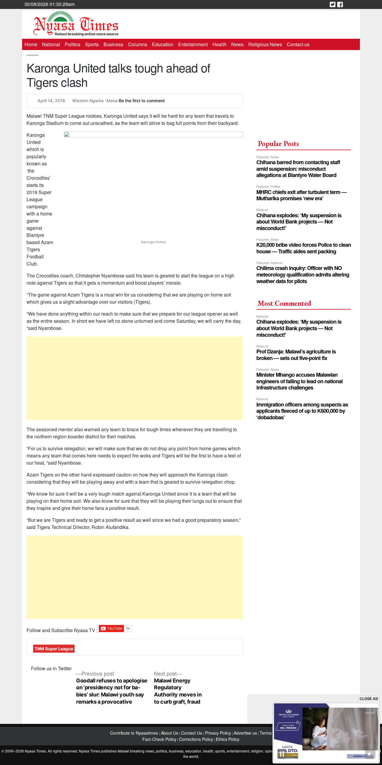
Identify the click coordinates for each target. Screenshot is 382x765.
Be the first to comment (142, 100)
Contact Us (192, 733)
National (51, 44)
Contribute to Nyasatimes (134, 733)
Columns (137, 44)
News (237, 44)
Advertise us (245, 733)
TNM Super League (54, 648)
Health (219, 44)
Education (162, 44)
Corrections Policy (196, 739)
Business (113, 44)
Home (30, 44)
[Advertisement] (135, 378)
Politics (72, 44)
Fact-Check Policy (159, 739)
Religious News (265, 44)
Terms (266, 733)
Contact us (298, 44)
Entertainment (193, 44)
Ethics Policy (227, 739)
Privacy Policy (218, 733)
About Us (170, 733)
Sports (92, 44)
